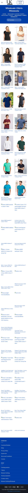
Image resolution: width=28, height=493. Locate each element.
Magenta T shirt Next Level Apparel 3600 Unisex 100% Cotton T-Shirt (21, 352)
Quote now (4, 453)
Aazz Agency (17, 491)
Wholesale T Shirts (7, 15)
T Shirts (3, 470)
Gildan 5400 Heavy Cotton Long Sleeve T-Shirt (7, 153)
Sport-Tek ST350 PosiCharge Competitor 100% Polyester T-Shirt (6, 198)
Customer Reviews (5, 445)
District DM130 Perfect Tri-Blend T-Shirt (6, 176)
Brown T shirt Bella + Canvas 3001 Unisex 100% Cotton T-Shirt (7, 412)
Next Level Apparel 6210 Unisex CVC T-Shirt (20, 244)
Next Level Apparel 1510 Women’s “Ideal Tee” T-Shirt (7, 43)
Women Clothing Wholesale (8, 481)
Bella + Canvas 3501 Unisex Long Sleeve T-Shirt (7, 88)
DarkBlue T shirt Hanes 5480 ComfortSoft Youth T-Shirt (21, 392)
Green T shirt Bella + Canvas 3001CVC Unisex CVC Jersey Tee (6, 392)
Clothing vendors (5, 467)
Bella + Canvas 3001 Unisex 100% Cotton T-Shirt (7, 287)
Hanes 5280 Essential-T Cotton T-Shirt (6, 221)
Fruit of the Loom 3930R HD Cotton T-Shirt (6, 109)
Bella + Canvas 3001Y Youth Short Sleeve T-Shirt (20, 43)
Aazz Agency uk (11, 491)
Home (4, 14)
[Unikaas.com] (10, 2)
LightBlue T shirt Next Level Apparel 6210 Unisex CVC (7, 371)
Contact (3, 459)
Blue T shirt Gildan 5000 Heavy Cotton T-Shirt (20, 411)
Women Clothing (5, 473)
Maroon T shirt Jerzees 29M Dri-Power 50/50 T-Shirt (6, 352)
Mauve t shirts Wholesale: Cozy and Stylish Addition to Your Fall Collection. (7, 328)
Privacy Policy (4, 450)
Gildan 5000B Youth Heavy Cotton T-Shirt (7, 131)
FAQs (2, 448)
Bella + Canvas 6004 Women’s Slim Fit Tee (6, 65)
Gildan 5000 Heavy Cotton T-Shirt (7, 309)
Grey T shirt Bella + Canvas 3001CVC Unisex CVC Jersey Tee (21, 372)
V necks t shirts (5, 478)
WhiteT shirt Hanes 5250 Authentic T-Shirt (20, 284)
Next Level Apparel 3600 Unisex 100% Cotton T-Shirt (20, 154)
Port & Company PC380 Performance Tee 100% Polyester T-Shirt (20, 65)
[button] (2, 2)
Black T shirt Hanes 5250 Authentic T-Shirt (6, 431)
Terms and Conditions (6, 456)
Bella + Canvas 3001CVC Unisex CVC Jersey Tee (6, 266)
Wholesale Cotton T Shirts (16, 14)
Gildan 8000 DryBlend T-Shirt (6, 244)
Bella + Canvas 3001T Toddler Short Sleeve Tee (20, 88)
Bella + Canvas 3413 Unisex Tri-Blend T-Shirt (21, 176)
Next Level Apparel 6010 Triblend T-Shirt (20, 109)
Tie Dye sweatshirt (5, 475)
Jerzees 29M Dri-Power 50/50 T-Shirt (20, 198)
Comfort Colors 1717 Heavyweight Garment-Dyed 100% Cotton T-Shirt (20, 221)
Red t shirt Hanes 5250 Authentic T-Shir (20, 306)
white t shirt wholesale (20, 430)
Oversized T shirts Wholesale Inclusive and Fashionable (20, 332)
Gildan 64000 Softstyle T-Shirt (20, 266)
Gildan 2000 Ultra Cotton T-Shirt (20, 131)
